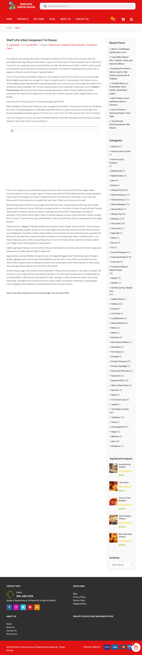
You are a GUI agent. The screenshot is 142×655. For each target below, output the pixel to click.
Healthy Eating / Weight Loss (121, 289)
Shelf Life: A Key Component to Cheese (32, 40)
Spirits (114, 395)
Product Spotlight (119, 366)
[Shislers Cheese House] (21, 5)
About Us (11, 627)
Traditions (115, 417)
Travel (114, 422)
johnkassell (14, 45)
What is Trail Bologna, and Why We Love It (119, 51)
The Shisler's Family (120, 409)
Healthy (114, 283)
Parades (115, 356)
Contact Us (12, 631)
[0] (114, 19)
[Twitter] (23, 607)
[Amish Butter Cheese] (113, 468)
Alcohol (114, 146)
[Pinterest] (30, 607)
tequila (114, 404)
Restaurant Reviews (120, 371)
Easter (114, 243)
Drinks (114, 238)
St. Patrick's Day (118, 400)
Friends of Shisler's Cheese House (118, 268)
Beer (113, 180)
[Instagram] (16, 607)
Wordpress (116, 446)
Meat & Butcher (118, 323)
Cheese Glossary (118, 195)
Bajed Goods (116, 171)
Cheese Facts (54, 45)
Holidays (115, 304)
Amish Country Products (117, 161)
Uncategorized (118, 427)
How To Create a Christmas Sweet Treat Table (119, 113)
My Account (12, 634)
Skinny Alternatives (120, 385)
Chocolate (116, 223)
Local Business (117, 318)
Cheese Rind (116, 209)
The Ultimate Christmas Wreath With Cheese (119, 124)
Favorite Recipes (118, 252)
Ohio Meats (116, 347)
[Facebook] (9, 607)
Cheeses (65, 45)
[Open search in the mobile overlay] (87, 6)
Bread (113, 185)
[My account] (131, 19)
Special (114, 390)
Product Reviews (77, 45)
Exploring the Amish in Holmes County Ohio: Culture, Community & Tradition (120, 73)
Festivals (115, 262)
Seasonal (115, 376)
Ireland (114, 309)
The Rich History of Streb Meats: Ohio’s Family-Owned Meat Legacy (118, 88)
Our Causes (116, 352)
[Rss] (37, 607)
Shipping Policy (80, 604)
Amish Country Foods (120, 151)
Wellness (115, 436)
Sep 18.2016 (31, 45)
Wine (113, 441)
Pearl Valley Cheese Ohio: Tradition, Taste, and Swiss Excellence (120, 60)
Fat (112, 247)
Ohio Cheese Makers (120, 342)
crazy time (116, 228)
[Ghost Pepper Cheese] (113, 520)
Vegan (114, 432)
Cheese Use (116, 214)
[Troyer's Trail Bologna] (113, 501)
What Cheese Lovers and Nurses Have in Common (119, 101)
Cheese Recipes (118, 204)
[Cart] (123, 19)
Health (114, 278)
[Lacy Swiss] (113, 486)
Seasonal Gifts (118, 380)
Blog (75, 594)
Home (9, 28)
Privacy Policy (79, 597)
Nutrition (115, 337)
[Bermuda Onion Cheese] (113, 538)
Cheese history (118, 200)
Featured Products (119, 257)
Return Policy (79, 600)
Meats (114, 328)
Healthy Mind (117, 299)
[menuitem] (9, 19)
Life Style (115, 313)
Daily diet (115, 233)
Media (113, 333)
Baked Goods (117, 176)
